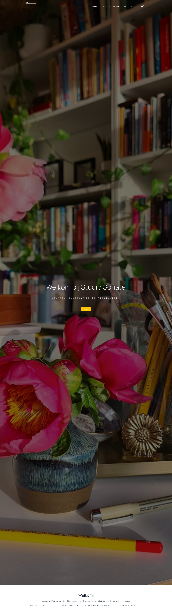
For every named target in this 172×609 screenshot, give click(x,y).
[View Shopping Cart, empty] (142, 6)
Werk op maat (113, 6)
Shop (103, 6)
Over (124, 6)
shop (74, 605)
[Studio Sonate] (31, 6)
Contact (133, 6)
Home (94, 6)
